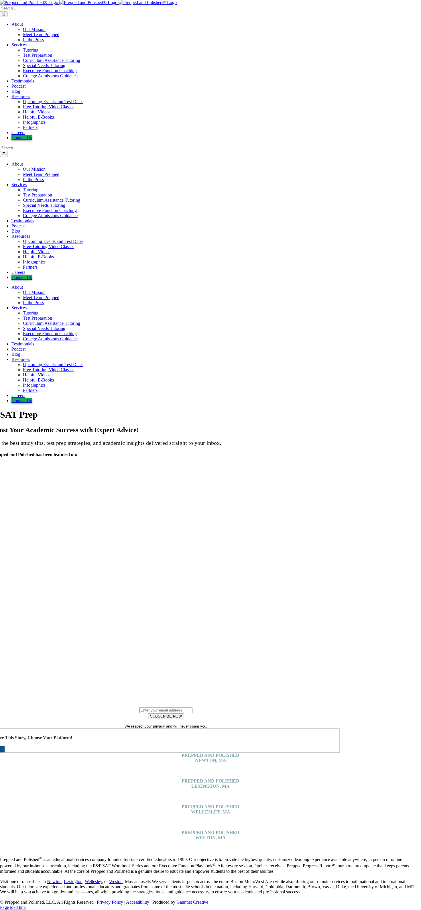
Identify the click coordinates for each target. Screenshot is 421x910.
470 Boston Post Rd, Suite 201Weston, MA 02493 (211, 845)
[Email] (4, 749)
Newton (54, 881)
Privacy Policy (110, 902)
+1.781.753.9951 (210, 775)
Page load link (13, 907)
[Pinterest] (2, 749)
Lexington (73, 881)
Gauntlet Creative (192, 902)
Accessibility (137, 902)
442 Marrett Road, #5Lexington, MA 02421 (210, 794)
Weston (116, 881)
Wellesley (93, 881)
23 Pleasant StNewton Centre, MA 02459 (210, 768)
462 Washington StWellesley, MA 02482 (210, 820)
